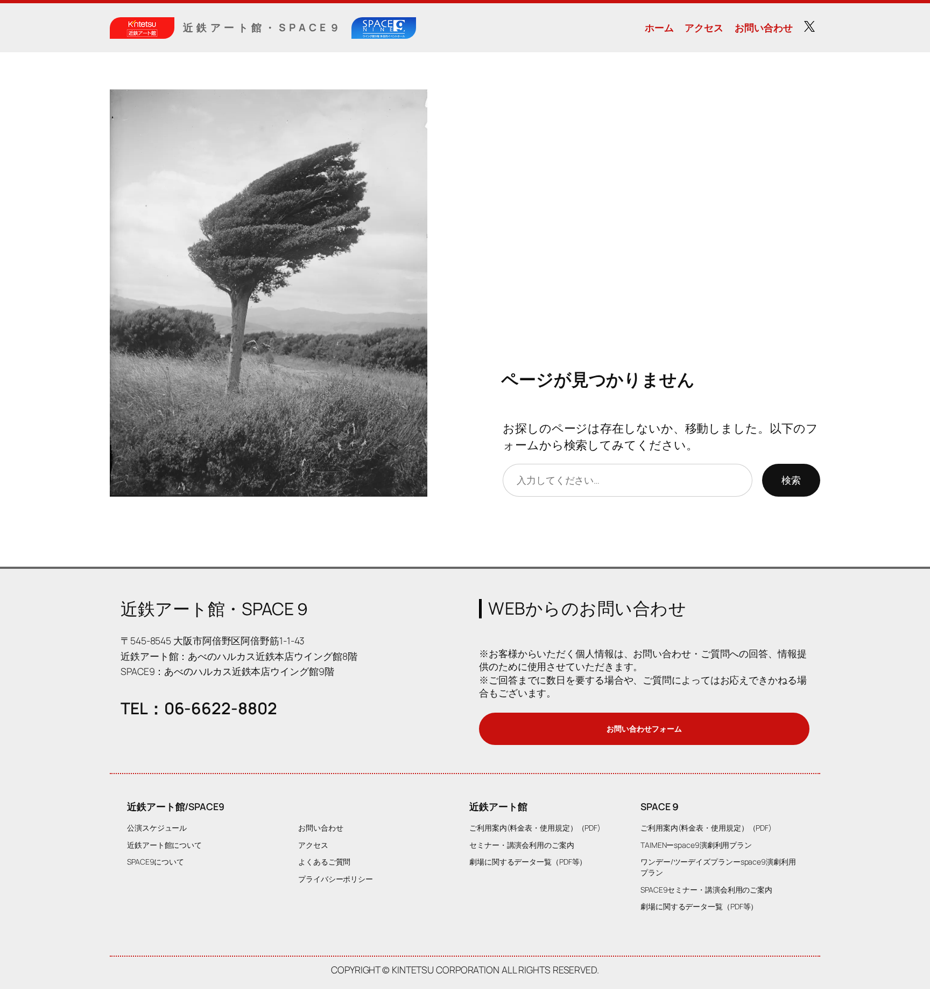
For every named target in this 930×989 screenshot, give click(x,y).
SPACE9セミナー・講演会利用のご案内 (706, 889)
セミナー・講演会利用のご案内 (521, 845)
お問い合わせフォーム (644, 728)
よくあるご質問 (324, 861)
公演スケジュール (157, 828)
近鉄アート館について (164, 845)
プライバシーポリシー (335, 879)
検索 (791, 479)
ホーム (659, 27)
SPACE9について (155, 861)
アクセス (704, 27)
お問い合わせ (763, 27)
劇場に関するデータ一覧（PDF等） (528, 861)
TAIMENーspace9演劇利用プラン (696, 845)
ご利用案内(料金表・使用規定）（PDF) (535, 828)
